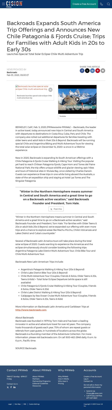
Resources (37, 386)
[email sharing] (103, 71)
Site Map (18, 404)
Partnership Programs (42, 381)
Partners (36, 379)
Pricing (61, 383)
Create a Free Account (84, 4)
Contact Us (11, 384)
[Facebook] (11, 387)
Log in (86, 379)
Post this (58, 209)
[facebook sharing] (82, 71)
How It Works (63, 379)
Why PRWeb (63, 377)
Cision (98, 404)
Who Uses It (63, 381)
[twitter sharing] (87, 71)
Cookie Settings (34, 404)
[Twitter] (8, 387)
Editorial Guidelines (40, 383)
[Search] (108, 4)
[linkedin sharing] (92, 71)
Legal (10, 404)
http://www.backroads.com (30, 310)
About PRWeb (38, 377)
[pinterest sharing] (97, 71)
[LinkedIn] (14, 387)
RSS (24, 404)
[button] (35, 87)
